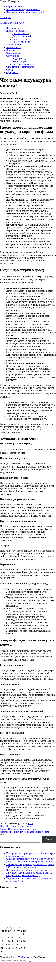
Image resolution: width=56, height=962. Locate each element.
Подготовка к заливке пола (17, 826)
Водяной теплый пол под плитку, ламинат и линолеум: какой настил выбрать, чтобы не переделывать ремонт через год (29, 873)
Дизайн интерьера (16, 30)
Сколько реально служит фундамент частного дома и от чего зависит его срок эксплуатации (30, 860)
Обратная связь (14, 6)
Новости (10, 50)
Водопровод (19, 58)
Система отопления (22, 64)
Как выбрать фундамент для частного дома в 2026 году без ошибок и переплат (30, 865)
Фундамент (12, 72)
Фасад (9, 69)
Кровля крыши (14, 44)
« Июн (3, 954)
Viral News (23, 957)
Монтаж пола (13, 47)
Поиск (3, 834)
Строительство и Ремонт (13, 22)
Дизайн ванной (20, 33)
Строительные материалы (20, 67)
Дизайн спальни (21, 42)
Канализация (19, 61)
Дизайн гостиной (21, 36)
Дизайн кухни (20, 39)
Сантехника (12, 55)
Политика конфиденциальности (23, 9)
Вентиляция (12, 28)
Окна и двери (13, 53)
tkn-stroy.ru (5, 17)
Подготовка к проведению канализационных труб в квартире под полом (24, 830)
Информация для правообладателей (25, 12)
